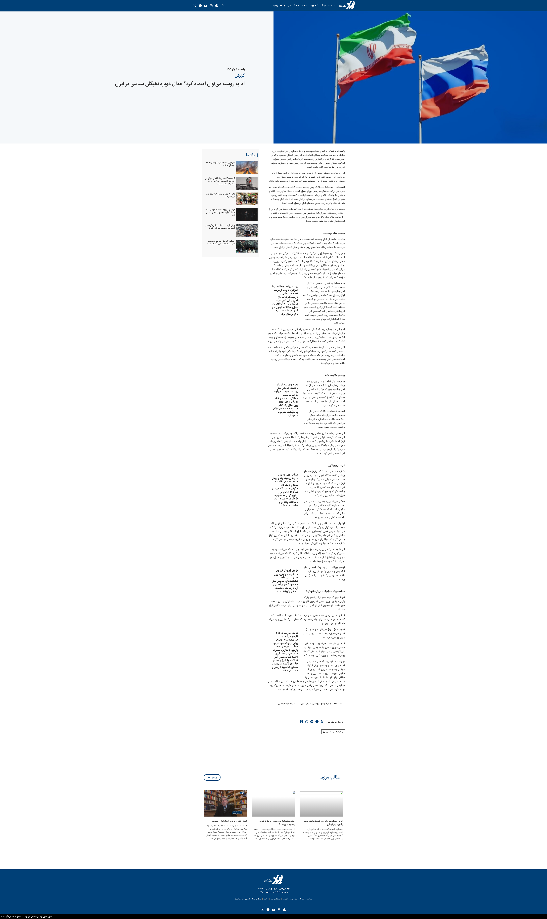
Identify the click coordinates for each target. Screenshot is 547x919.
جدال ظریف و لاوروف (323, 703)
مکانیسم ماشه (293, 703)
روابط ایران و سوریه (307, 703)
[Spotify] (216, 5)
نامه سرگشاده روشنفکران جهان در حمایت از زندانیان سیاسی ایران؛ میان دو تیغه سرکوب (220, 181)
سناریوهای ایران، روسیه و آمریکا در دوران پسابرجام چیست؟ (277, 822)
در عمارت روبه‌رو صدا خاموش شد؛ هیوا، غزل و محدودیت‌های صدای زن (220, 212)
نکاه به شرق (282, 703)
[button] (322, 721)
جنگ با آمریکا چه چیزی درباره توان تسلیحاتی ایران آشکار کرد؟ (221, 242)
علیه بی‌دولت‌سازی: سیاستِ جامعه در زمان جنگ (220, 164)
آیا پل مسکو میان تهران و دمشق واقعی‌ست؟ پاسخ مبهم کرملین (323, 822)
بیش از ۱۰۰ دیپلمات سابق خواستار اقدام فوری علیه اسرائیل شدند (220, 226)
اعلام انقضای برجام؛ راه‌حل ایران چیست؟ (229, 821)
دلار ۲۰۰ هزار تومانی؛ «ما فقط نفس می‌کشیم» (220, 195)
